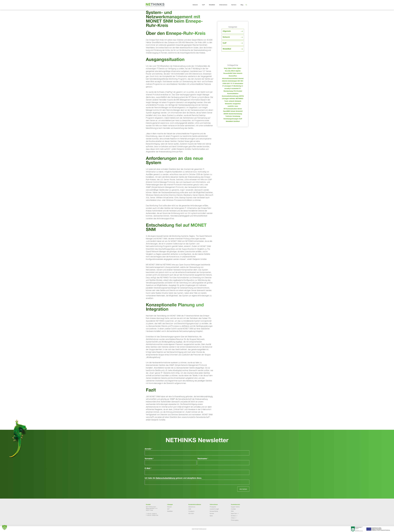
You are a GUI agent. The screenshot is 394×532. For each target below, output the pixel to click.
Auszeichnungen (214, 509)
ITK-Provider (237, 91)
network (231, 101)
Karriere (233, 5)
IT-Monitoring (236, 86)
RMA (232, 511)
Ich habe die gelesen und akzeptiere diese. (173, 478)
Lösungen (225, 98)
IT (231, 83)
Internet (240, 78)
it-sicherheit (234, 88)
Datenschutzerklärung (165, 478)
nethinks (232, 98)
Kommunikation (232, 93)
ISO (239, 81)
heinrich (239, 73)
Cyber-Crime (232, 68)
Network (195, 5)
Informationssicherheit (230, 78)
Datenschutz (191, 507)
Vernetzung (236, 116)
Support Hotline (235, 507)
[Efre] (378, 529)
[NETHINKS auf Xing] (150, 520)
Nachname (203, 459)
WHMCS (233, 516)
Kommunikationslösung (230, 96)
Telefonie (228, 116)
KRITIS (241, 96)
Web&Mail (212, 5)
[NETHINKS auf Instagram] (153, 520)
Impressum (191, 511)
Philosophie (213, 507)
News (211, 516)
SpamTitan (234, 513)
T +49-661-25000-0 (151, 513)
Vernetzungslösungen (230, 119)
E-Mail (148, 468)
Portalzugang (234, 520)
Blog (242, 5)
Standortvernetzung (235, 114)
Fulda (234, 73)
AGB (189, 509)
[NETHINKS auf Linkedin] (151, 520)
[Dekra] (356, 529)
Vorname (149, 459)
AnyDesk (233, 509)
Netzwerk (238, 101)
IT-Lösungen (226, 86)
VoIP (203, 5)
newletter (231, 106)
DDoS (233, 71)
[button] (4, 527)
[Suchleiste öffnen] (246, 5)
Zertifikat (236, 121)
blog (225, 68)
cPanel (233, 518)
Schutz (233, 111)
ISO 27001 (191, 513)
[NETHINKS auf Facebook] (147, 520)
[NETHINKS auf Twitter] (148, 520)
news (236, 106)
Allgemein (227, 31)
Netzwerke (228, 104)
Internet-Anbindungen (229, 81)
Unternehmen (223, 5)
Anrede (148, 449)
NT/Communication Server (233, 109)
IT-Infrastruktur (238, 83)
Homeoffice (233, 76)
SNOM (226, 114)
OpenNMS (226, 111)
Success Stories (214, 511)
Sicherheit (239, 111)
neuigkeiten (237, 104)
